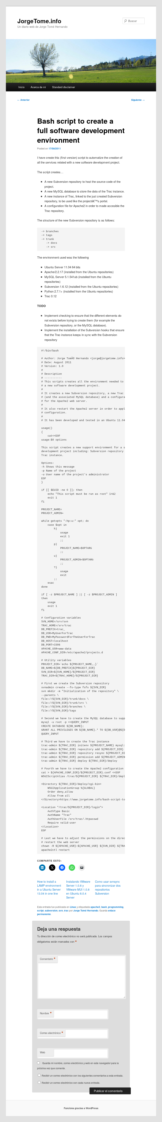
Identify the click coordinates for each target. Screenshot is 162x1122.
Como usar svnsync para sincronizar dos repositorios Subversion (108, 887)
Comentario (48, 959)
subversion (51, 910)
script (40, 910)
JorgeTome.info (39, 20)
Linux (73, 907)
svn (61, 910)
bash (104, 907)
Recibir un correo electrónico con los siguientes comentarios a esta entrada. (82, 1075)
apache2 (95, 907)
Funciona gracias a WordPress (81, 1108)
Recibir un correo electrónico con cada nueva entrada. (71, 1082)
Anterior (23, 100)
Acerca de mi (38, 87)
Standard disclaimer (63, 87)
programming (115, 907)
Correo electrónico (51, 1033)
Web (42, 1052)
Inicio (21, 87)
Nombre (46, 1013)
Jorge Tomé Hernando (85, 910)
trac (66, 910)
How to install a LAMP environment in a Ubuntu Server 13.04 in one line (49, 887)
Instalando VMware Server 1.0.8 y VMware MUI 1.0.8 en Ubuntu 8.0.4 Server (78, 889)
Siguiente (138, 100)
